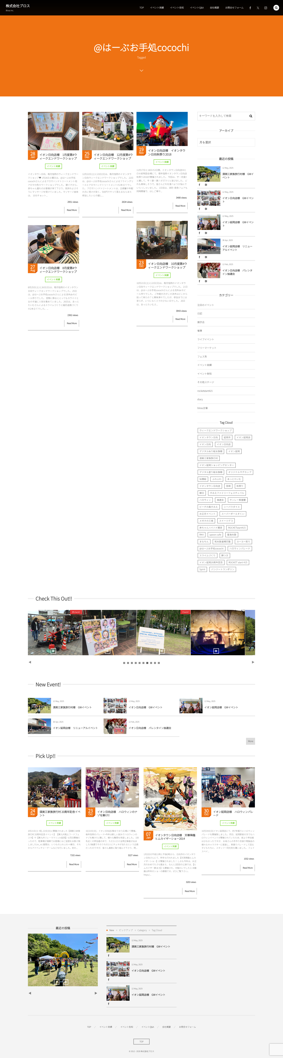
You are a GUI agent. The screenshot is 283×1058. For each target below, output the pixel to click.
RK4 (201, 534)
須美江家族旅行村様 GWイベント (238, 175)
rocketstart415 (205, 391)
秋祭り (240, 486)
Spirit (202, 569)
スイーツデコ (226, 520)
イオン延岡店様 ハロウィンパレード (233, 813)
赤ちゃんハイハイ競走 (210, 527)
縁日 (201, 493)
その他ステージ (205, 382)
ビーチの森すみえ (208, 506)
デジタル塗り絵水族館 (210, 472)
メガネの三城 (206, 520)
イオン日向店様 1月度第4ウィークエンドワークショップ (58, 157)
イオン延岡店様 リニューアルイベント (237, 248)
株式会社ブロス (18, 6)
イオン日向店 (224, 444)
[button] (276, 8)
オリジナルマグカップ (239, 472)
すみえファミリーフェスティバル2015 (184, 633)
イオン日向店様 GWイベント (238, 199)
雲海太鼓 (231, 534)
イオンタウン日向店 (209, 486)
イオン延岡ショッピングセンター (216, 465)
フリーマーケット (206, 348)
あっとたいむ (234, 479)
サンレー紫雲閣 (238, 500)
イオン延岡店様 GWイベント (238, 223)
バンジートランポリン (222, 569)
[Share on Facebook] (250, 8)
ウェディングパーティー (75, 633)
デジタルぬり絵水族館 (210, 451)
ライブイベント (205, 339)
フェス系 (202, 356)
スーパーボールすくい (232, 513)
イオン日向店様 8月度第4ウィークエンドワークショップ (58, 270)
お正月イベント (207, 513)
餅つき (224, 555)
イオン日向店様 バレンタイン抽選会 (237, 272)
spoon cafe (215, 534)
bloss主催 (202, 408)
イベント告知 (204, 373)
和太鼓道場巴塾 (222, 541)
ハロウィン (205, 500)
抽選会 (220, 500)
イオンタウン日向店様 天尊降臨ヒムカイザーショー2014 (175, 837)
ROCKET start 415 (238, 562)
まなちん (204, 541)
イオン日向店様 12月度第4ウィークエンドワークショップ (113, 157)
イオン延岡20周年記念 (211, 562)
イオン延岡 (234, 451)
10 (159, 663)
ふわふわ (216, 479)
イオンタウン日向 (208, 437)
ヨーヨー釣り (243, 541)
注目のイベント (205, 305)
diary (200, 399)
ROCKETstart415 (236, 527)
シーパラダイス (232, 506)
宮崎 (228, 486)
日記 (199, 313)
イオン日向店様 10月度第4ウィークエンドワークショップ (167, 266)
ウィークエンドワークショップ (215, 430)
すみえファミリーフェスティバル (227, 493)
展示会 (200, 322)
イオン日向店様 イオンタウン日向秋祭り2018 (166, 152)
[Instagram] (266, 8)
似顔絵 (202, 479)
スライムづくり (207, 555)
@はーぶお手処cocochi (211, 548)
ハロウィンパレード (239, 548)
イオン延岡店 (243, 437)
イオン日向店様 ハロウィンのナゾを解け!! (117, 813)
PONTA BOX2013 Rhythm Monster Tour (129, 633)
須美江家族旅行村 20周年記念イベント (238, 633)
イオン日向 (205, 444)
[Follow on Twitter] (258, 8)
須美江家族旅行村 (208, 458)
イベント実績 (53, 166)
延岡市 (227, 437)
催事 (199, 330)
